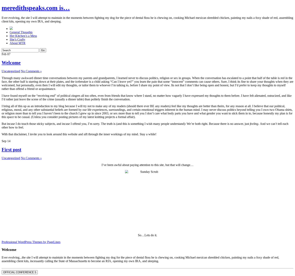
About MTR (17, 43)
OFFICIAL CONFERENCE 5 (19, 272)
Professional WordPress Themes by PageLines (31, 242)
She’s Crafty (17, 39)
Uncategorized (11, 71)
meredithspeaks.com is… (36, 7)
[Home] (11, 28)
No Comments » (31, 71)
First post (11, 149)
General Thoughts (21, 32)
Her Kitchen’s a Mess (23, 36)
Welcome (11, 62)
